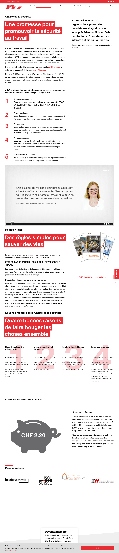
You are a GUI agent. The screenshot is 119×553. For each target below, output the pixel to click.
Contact (99, 6)
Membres (63, 6)
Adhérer (54, 6)
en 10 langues (54, 67)
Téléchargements (89, 6)
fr (111, 1)
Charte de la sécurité (43, 6)
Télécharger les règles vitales (92, 277)
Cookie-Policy (12, 550)
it (113, 1)
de (108, 1)
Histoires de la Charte (74, 6)
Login (112, 6)
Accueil (32, 6)
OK (97, 548)
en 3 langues (40, 70)
